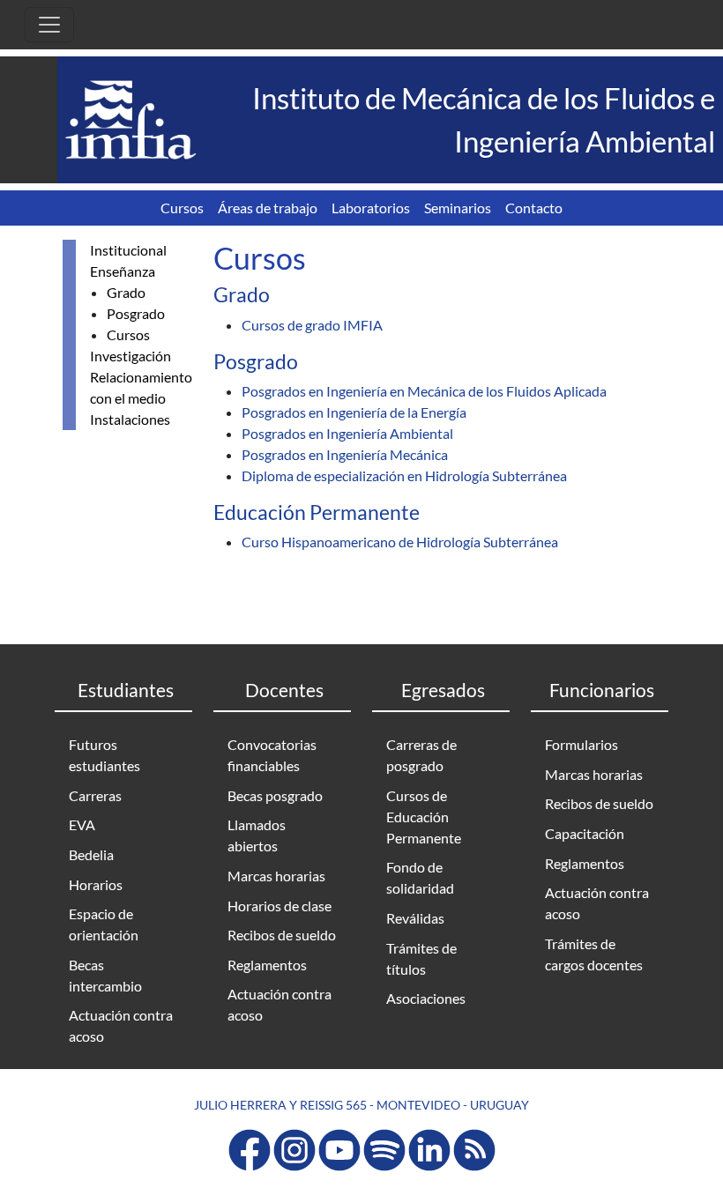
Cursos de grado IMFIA (312, 324)
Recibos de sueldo (281, 934)
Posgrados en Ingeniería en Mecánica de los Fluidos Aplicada (424, 390)
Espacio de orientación (103, 924)
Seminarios (457, 207)
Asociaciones (426, 998)
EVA (82, 824)
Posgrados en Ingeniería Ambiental (347, 433)
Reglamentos (267, 964)
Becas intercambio (105, 975)
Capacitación (584, 833)
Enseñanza (122, 271)
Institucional (128, 249)
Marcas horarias (276, 875)
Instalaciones (130, 419)
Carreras (95, 795)
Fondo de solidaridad (420, 877)
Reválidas (415, 918)
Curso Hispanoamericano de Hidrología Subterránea (400, 541)
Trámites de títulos (421, 958)
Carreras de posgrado (421, 755)
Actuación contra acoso (121, 1025)
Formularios (581, 744)
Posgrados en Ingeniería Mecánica (345, 454)
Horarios (96, 884)
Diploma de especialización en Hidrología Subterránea (404, 475)
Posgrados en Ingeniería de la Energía (354, 412)
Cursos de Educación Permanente (423, 816)
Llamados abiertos (256, 835)
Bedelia (91, 854)
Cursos (182, 207)
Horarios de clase (279, 905)
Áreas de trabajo (267, 207)
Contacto (534, 207)
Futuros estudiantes (104, 755)
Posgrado (136, 313)
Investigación (130, 355)
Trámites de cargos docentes (594, 954)
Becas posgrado (275, 795)
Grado (126, 292)
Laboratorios (371, 207)
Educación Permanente (316, 512)
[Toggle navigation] (49, 24)
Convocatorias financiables (272, 755)
